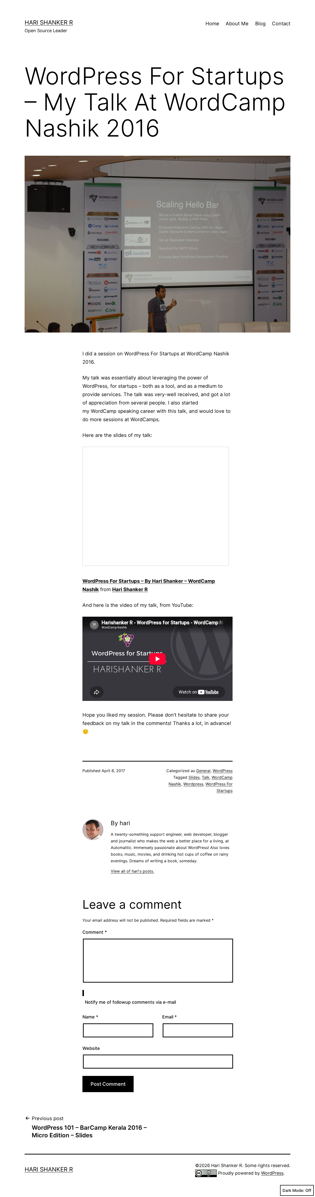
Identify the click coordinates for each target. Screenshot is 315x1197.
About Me (237, 24)
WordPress (223, 770)
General (203, 770)
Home (212, 24)
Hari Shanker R (49, 22)
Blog (260, 24)
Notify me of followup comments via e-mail (130, 1002)
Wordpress (193, 783)
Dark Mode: (293, 1190)
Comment (94, 932)
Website (91, 1048)
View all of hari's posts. (132, 871)
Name (90, 1016)
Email (169, 1016)
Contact (281, 24)
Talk (205, 777)
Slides (194, 777)
